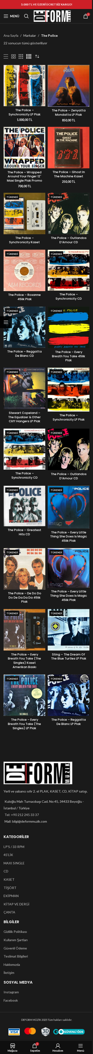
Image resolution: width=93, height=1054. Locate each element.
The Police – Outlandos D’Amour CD (69, 240)
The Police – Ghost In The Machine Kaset (68, 174)
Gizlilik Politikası (15, 932)
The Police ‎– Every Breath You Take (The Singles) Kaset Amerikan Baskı (24, 660)
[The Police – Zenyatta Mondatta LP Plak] (68, 86)
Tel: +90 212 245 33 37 (22, 815)
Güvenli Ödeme (15, 948)
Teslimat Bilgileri (16, 956)
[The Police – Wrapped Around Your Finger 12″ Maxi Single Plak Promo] (24, 148)
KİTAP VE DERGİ (16, 904)
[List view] (6, 57)
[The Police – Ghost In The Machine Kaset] (68, 147)
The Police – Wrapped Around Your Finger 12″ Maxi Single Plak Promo (24, 176)
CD (6, 871)
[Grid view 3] (21, 57)
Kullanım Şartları (16, 940)
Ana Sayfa (11, 35)
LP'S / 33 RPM (14, 847)
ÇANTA (9, 912)
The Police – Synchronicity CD (69, 296)
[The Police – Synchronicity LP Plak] (24, 85)
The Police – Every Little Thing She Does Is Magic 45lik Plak (68, 536)
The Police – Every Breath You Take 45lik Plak (68, 356)
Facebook (11, 1000)
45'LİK (8, 855)
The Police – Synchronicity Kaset (24, 240)
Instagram (11, 992)
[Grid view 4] (28, 57)
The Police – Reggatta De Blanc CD (24, 353)
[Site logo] (52, 16)
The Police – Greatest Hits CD (24, 532)
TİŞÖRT (10, 888)
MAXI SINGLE (14, 863)
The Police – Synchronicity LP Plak (25, 112)
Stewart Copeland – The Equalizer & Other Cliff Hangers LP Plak (24, 417)
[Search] (26, 16)
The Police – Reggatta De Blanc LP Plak (68, 722)
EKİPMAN (11, 896)
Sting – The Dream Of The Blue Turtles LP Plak (68, 656)
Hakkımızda (12, 964)
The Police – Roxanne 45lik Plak (24, 297)
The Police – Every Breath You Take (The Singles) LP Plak (24, 724)
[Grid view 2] (13, 57)
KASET (9, 879)
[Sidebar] (6, 322)
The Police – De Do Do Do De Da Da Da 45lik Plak (24, 597)
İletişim (9, 973)
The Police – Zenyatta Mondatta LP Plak (69, 112)
